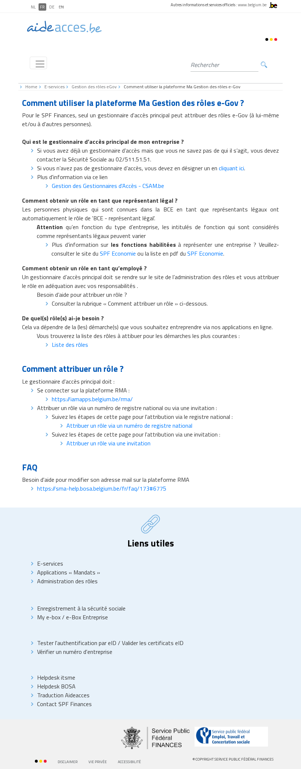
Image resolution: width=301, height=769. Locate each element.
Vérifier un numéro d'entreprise (74, 651)
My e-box (49, 617)
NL (33, 7)
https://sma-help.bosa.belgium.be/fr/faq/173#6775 (101, 488)
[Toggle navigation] (38, 63)
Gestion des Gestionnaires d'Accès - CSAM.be (108, 185)
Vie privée (97, 762)
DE (51, 7)
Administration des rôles (67, 581)
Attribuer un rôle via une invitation (108, 443)
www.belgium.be (252, 5)
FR (42, 7)
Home (31, 86)
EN (61, 7)
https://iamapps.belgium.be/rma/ (92, 399)
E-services (54, 86)
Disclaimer (67, 762)
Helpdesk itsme (56, 677)
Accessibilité (129, 762)
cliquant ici (231, 168)
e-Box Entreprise (86, 617)
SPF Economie (118, 253)
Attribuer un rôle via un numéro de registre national (129, 425)
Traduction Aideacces (63, 695)
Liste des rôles (70, 344)
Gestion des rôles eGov (94, 86)
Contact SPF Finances (64, 703)
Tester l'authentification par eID (77, 642)
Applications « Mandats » (68, 572)
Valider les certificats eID (152, 642)
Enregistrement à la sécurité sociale (81, 608)
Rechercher (263, 64)
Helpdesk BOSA (56, 686)
